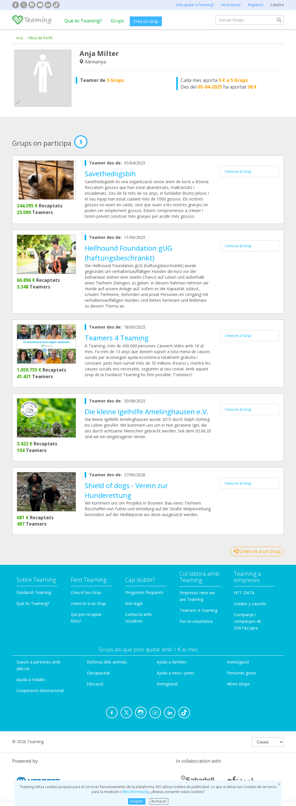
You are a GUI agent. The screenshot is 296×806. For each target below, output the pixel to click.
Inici (19, 37)
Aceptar (136, 801)
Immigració (167, 684)
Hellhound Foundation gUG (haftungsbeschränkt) (128, 253)
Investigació (238, 662)
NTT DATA (244, 592)
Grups (117, 21)
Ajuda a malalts (30, 679)
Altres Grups (238, 684)
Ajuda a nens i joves (175, 673)
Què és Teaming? (83, 21)
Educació (95, 684)
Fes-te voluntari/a (196, 621)
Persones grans (241, 673)
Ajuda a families (171, 662)
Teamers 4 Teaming (117, 337)
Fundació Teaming (33, 592)
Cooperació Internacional (40, 690)
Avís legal (134, 603)
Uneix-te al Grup (238, 171)
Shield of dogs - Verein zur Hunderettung (126, 490)
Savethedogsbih (110, 173)
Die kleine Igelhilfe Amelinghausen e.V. (146, 411)
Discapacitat (98, 673)
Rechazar (158, 801)
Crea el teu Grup (86, 592)
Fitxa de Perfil (40, 37)
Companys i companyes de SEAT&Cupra (247, 621)
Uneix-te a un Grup (259, 551)
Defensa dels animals (107, 662)
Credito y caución (250, 603)
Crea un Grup (146, 21)
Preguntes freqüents (144, 592)
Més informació (134, 791)
